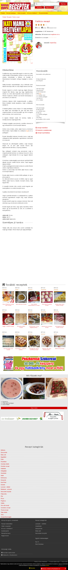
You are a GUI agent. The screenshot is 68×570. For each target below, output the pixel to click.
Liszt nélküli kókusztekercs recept (34, 305)
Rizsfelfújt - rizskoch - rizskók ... (21, 349)
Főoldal (3, 13)
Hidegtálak (4, 471)
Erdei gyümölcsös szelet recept (59, 327)
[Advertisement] (34, 255)
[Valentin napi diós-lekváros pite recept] (47, 346)
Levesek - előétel (5, 487)
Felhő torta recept (59, 348)
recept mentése (42, 128)
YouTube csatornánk (8, 552)
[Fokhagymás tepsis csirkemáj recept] (34, 346)
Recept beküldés (43, 13)
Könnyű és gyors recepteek (9, 520)
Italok (2, 475)
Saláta (2, 503)
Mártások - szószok (6, 489)
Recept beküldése (6, 524)
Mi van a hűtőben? (32, 13)
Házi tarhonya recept (21, 304)
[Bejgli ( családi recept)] (8, 324)
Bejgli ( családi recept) (8, 326)
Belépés (39, 7)
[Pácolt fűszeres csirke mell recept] (8, 302)
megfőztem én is (55, 34)
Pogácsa (3, 500)
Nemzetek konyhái (6, 491)
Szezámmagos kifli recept (8, 349)
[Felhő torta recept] (60, 346)
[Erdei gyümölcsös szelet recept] (60, 324)
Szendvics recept (5, 507)
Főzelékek (3, 461)
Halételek (3, 468)
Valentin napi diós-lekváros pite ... (46, 349)
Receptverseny (5, 533)
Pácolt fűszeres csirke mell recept (8, 305)
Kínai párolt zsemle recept (47, 305)
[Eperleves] (11, 398)
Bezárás (32, 568)
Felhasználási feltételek (40, 562)
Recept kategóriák (41, 520)
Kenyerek (3, 480)
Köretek (3, 484)
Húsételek (3, 473)
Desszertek (4, 452)
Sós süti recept (5, 505)
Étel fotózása (39, 544)
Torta (2, 514)
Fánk (2, 459)
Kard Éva (53, 43)
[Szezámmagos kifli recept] (8, 346)
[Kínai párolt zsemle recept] (47, 302)
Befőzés (3, 450)
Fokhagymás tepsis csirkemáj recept (34, 349)
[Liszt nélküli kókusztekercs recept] (34, 302)
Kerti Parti (3, 482)
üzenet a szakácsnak (44, 130)
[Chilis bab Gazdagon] (34, 398)
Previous (3, 41)
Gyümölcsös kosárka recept (47, 327)
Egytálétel (3, 457)
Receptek (9, 17)
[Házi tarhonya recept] (21, 302)
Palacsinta (3, 494)
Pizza (2, 498)
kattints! (47, 565)
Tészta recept (4, 510)
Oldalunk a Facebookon (9, 555)
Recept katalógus (11, 13)
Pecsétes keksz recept (21, 327)
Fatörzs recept (16, 17)
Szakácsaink (5, 531)
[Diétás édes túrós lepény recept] (60, 302)
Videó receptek (21, 13)
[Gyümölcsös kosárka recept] (47, 324)
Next (31, 41)
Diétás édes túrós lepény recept (59, 305)
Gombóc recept (5, 466)
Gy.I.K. (37, 542)
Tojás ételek (4, 512)
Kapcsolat (64, 562)
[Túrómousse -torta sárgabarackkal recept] (34, 324)
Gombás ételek (5, 464)
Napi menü (34, 408)
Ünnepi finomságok (6, 517)
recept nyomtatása (43, 133)
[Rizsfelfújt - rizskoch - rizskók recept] (21, 346)
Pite (2, 496)
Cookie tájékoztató (54, 562)
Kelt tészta (4, 477)
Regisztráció (49, 7)
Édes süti (3, 454)
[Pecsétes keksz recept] (21, 324)
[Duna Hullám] (56, 398)
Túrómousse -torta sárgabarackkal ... (34, 327)
